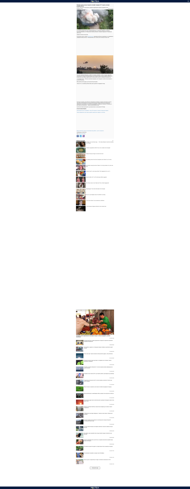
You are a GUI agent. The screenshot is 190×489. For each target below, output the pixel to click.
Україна (80, 133)
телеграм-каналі (90, 36)
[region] (95, 46)
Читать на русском (110, 8)
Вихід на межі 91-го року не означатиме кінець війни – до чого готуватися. (90, 130)
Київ (84, 133)
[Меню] (188, 1)
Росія (83, 133)
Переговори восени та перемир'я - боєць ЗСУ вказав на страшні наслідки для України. (92, 110)
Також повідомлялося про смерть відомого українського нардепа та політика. (91, 112)
